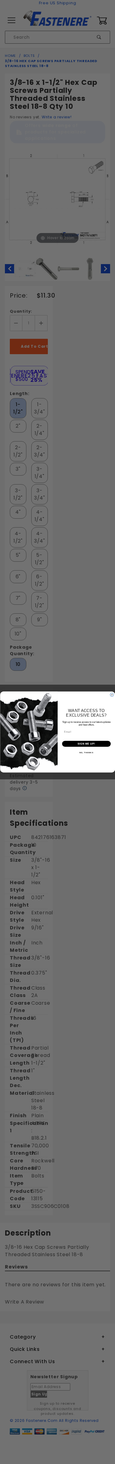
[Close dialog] (112, 695)
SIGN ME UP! (86, 743)
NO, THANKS (86, 753)
